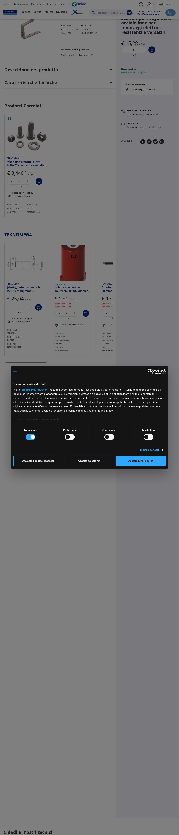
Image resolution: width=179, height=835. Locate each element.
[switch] (70, 437)
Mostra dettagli (149, 449)
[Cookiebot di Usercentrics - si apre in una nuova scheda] (150, 371)
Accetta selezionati (89, 460)
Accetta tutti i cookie (140, 460)
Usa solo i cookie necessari (38, 460)
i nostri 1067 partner (34, 389)
